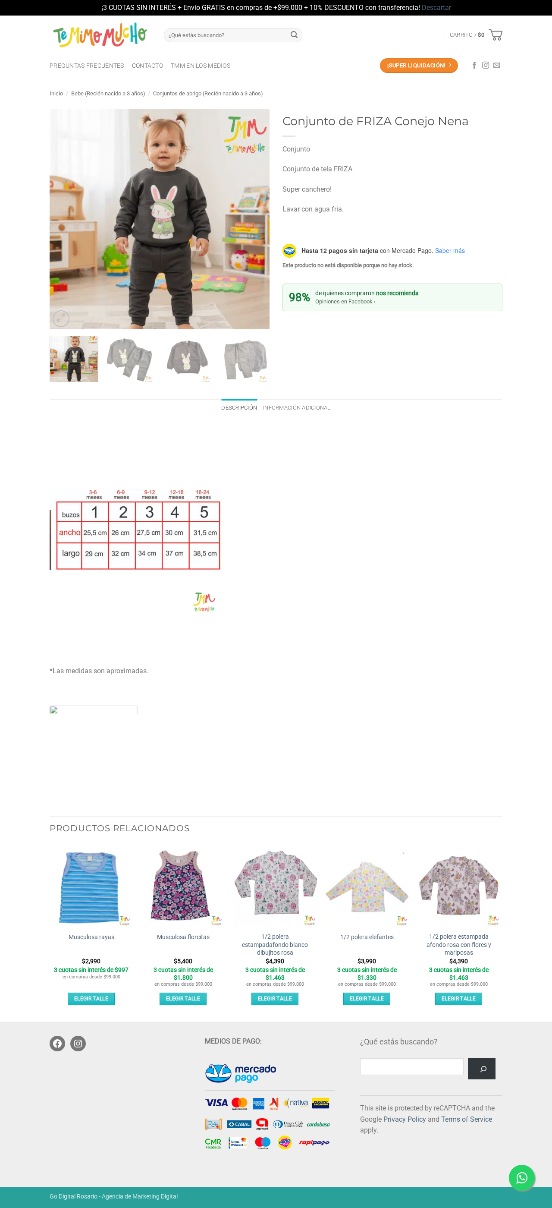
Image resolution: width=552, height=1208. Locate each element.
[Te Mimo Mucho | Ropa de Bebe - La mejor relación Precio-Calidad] (100, 35)
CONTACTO (147, 65)
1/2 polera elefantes (367, 937)
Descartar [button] (436, 7)
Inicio (56, 93)
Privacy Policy (404, 1119)
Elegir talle (91, 999)
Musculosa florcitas (183, 937)
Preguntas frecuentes (87, 65)
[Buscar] (482, 1068)
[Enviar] (294, 35)
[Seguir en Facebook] (474, 65)
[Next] (254, 219)
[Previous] (64, 219)
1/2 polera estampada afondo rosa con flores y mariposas (459, 944)
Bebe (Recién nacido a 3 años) (108, 93)
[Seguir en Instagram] (485, 65)
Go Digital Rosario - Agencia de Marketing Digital (114, 1196)
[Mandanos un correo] (496, 65)
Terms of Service (466, 1119)
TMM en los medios (200, 65)
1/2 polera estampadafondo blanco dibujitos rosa (275, 944)
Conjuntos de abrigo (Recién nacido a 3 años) (208, 93)
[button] (476, 35)
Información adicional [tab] (296, 407)
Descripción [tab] (239, 407)
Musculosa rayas (91, 937)
